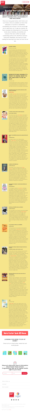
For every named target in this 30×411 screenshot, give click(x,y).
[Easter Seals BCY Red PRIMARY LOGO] (3, 4)
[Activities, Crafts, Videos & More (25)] (25, 353)
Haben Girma (13, 140)
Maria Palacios (23, 211)
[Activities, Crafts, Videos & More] (20, 353)
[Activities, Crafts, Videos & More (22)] (10, 353)
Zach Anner (12, 92)
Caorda (10, 409)
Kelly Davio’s (19, 229)
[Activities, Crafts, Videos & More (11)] (4, 353)
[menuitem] (25, 3)
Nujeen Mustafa (13, 255)
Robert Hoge (11, 303)
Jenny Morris (20, 188)
